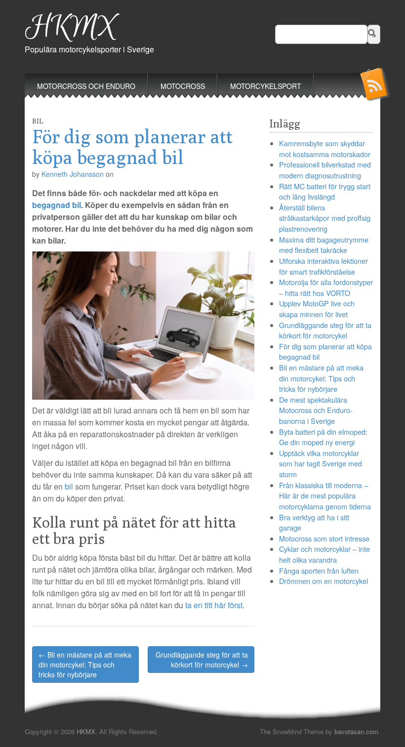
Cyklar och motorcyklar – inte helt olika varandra (324, 554)
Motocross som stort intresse (324, 538)
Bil (37, 121)
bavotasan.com (356, 731)
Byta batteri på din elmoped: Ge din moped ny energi (323, 437)
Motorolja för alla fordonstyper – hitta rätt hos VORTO (326, 287)
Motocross (183, 86)
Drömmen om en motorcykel (323, 581)
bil (69, 486)
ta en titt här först (214, 605)
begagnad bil (56, 204)
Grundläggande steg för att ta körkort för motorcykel (325, 330)
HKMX (70, 27)
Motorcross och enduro (86, 86)
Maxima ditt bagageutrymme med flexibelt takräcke (323, 244)
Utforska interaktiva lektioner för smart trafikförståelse (323, 266)
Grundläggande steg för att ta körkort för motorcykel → (202, 659)
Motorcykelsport (265, 86)
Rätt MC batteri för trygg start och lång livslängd (324, 191)
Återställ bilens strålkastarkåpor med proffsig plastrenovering (324, 218)
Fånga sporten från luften (319, 570)
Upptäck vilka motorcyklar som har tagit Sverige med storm (320, 463)
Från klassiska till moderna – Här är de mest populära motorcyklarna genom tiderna (325, 495)
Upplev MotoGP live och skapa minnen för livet (317, 308)
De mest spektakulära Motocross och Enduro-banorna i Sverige (316, 410)
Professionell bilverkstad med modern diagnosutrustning (325, 169)
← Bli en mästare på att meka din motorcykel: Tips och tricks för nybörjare (85, 664)
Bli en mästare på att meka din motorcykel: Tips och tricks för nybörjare (321, 378)
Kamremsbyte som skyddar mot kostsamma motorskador (324, 148)
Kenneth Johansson (72, 174)
